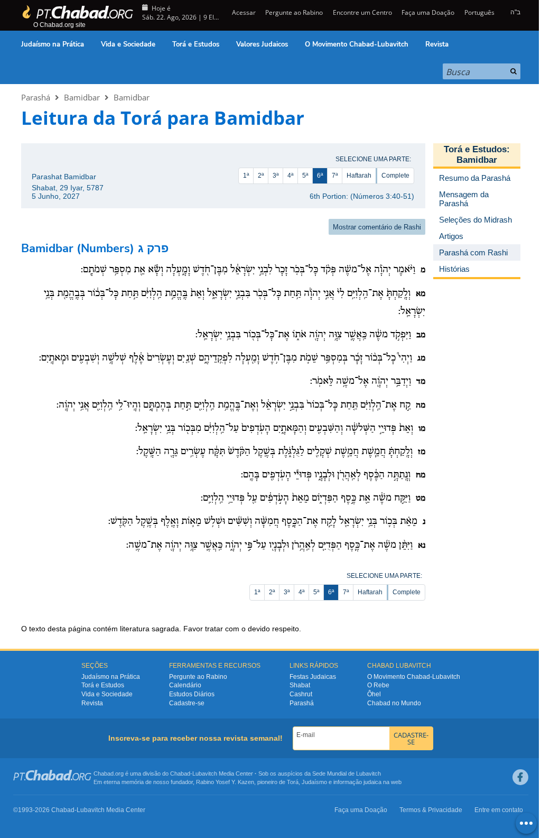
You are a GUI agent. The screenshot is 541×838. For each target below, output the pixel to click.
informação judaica (357, 782)
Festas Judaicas (313, 676)
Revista (437, 44)
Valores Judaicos (262, 44)
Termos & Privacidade (430, 810)
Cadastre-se (186, 703)
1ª (246, 175)
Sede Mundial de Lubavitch (346, 773)
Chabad (180, 773)
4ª (290, 175)
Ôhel (374, 694)
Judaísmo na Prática (52, 44)
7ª (335, 175)
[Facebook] (520, 777)
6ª (320, 175)
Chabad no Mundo (394, 703)
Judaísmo (314, 782)
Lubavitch (204, 773)
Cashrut (301, 694)
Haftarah (359, 175)
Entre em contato (498, 810)
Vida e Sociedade (128, 44)
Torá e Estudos (195, 44)
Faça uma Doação (428, 12)
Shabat (300, 685)
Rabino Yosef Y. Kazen (225, 782)
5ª (305, 175)
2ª (261, 175)
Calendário (185, 685)
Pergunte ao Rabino (294, 12)
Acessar (243, 12)
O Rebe (378, 685)
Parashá (35, 97)
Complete (395, 175)
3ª (275, 175)
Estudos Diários (191, 694)
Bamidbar (82, 97)
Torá (293, 782)
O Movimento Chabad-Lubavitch (356, 44)
